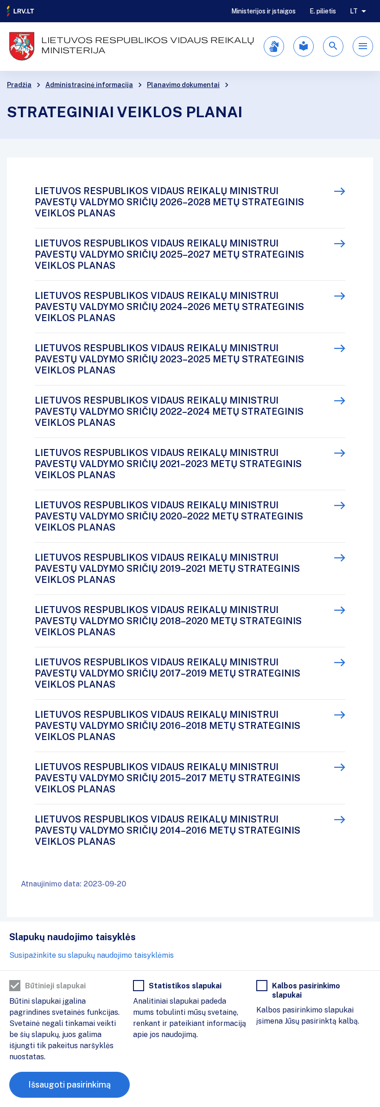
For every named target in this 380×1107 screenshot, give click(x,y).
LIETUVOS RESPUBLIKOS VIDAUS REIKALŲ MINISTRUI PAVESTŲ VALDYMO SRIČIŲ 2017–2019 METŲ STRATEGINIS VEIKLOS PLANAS (167, 673)
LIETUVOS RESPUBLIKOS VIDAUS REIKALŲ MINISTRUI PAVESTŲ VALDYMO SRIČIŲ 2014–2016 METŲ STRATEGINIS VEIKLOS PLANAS (167, 830)
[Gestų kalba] (274, 46)
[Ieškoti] (333, 46)
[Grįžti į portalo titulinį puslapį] (21, 11)
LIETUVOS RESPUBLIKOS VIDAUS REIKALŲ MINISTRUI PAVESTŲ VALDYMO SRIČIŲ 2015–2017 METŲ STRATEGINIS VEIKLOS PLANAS (167, 778)
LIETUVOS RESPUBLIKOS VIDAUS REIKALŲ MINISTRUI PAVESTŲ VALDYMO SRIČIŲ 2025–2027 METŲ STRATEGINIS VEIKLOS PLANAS (169, 254)
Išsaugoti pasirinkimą (69, 1084)
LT (354, 11)
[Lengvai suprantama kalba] (303, 46)
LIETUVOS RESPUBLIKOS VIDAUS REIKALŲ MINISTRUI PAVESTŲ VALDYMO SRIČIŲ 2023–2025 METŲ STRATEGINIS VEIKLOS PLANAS (169, 359)
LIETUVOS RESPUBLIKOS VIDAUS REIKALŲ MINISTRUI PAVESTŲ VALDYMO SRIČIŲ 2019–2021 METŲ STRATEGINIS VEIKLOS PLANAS (167, 568)
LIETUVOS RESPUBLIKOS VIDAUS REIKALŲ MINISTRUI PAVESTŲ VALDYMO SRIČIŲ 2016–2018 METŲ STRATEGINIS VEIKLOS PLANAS (167, 725)
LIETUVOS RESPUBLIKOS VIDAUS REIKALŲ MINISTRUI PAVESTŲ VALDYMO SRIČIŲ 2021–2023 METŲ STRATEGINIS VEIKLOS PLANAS (168, 464)
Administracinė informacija (89, 85)
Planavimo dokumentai (183, 85)
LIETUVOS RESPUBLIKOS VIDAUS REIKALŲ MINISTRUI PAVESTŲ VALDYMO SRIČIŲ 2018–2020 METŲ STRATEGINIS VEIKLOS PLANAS (168, 621)
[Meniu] (363, 46)
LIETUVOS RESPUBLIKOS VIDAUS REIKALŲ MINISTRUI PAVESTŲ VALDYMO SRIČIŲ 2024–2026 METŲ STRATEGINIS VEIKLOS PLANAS (169, 306)
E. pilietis (323, 11)
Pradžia (19, 85)
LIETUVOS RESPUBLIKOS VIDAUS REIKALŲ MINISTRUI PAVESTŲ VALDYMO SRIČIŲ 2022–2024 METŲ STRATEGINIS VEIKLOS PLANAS (169, 411)
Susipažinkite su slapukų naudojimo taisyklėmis (91, 955)
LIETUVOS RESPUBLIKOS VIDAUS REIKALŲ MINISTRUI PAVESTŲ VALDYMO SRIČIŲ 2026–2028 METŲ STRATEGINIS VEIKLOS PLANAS (169, 202)
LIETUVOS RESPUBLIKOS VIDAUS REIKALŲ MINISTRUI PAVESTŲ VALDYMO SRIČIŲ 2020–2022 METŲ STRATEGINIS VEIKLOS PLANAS (169, 516)
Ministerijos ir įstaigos (263, 11)
